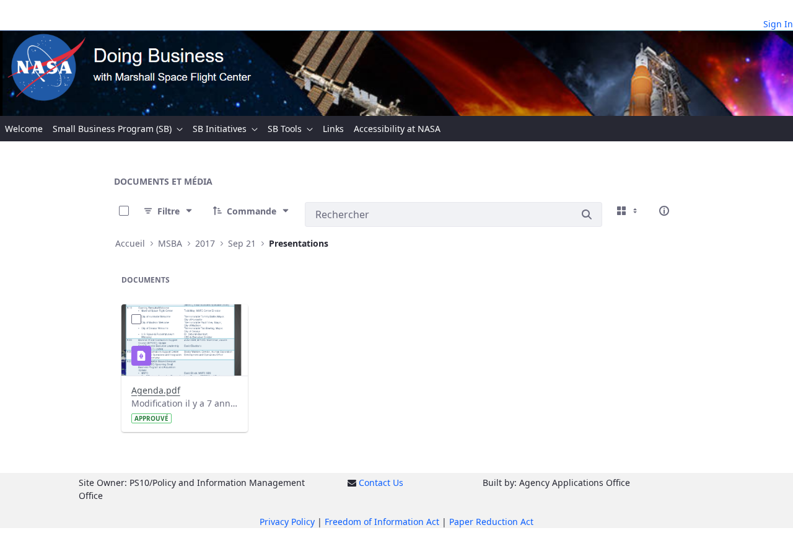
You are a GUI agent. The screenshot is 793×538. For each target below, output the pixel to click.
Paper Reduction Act (491, 521)
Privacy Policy (287, 521)
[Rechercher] (587, 214)
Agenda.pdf (155, 390)
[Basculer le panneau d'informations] (664, 211)
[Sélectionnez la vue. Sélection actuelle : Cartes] (628, 211)
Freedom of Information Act (382, 521)
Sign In (778, 24)
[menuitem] (24, 128)
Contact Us (381, 482)
